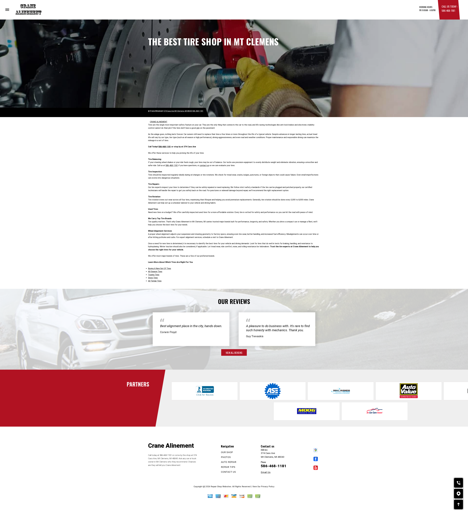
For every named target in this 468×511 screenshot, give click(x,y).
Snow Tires (153, 278)
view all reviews (234, 352)
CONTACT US (228, 472)
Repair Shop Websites (221, 486)
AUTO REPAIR (228, 462)
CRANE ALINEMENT (158, 122)
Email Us (265, 472)
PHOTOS (226, 457)
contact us (204, 165)
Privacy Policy (267, 486)
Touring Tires (153, 275)
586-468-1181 (448, 10)
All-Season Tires (155, 271)
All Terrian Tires (154, 281)
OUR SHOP (227, 452)
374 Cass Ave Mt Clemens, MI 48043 (178, 111)
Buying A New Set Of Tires (159, 268)
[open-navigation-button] (7, 10)
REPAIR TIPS (228, 467)
